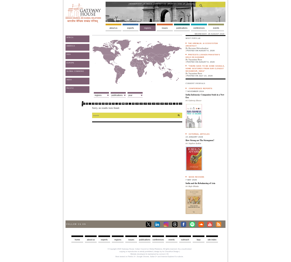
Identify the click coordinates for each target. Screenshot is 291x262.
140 (153, 104)
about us (91, 240)
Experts (130, 28)
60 (110, 104)
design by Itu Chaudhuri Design (166, 251)
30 (100, 104)
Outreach (185, 240)
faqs (199, 240)
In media (148, 4)
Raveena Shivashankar (198, 48)
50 (106, 104)
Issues (165, 28)
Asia (69, 54)
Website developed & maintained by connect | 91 (149, 254)
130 (149, 104)
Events (216, 28)
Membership (136, 4)
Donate (191, 4)
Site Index (212, 240)
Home (77, 240)
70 (113, 104)
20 (96, 104)
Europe (70, 63)
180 (170, 104)
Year (130, 95)
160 (162, 104)
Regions (147, 28)
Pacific (70, 88)
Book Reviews (196, 177)
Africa (70, 37)
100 (137, 104)
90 (133, 104)
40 (103, 104)
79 (120, 104)
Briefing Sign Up (176, 4)
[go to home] (83, 21)
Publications (181, 28)
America (71, 46)
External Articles (199, 134)
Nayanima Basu (195, 59)
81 (126, 104)
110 (141, 104)
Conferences (199, 28)
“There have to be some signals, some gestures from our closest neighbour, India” (205, 68)
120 (145, 104)
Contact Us (160, 4)
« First (83, 103)
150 (158, 104)
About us (113, 28)
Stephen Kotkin (194, 143)
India (69, 80)
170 (166, 104)
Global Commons (75, 71)
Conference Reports (200, 88)
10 (93, 104)
